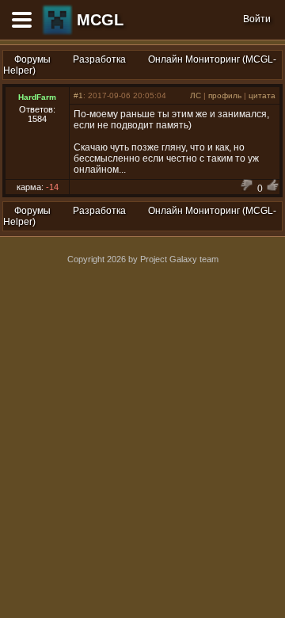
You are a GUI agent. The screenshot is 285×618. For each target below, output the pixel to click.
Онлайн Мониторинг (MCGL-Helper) (139, 65)
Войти (257, 19)
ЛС (195, 95)
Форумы (32, 59)
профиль (224, 95)
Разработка (99, 59)
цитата (262, 95)
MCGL (100, 20)
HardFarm (37, 97)
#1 (78, 95)
